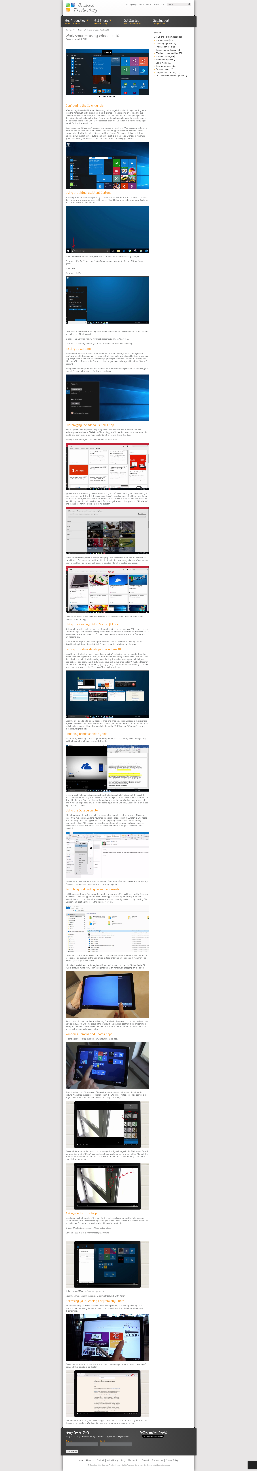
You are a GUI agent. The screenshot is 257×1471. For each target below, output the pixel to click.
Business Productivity (74, 30)
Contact (100, 1460)
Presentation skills (164, 46)
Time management (164, 66)
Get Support (161, 20)
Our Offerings (131, 4)
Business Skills (162, 40)
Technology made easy (166, 50)
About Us (90, 1460)
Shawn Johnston (162, 1465)
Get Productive (75, 20)
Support (145, 1460)
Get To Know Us (145, 4)
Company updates (164, 43)
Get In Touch (159, 4)
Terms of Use (157, 1460)
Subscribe (72, 1451)
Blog (123, 1460)
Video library (112, 1460)
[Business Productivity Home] (81, 8)
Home (80, 1460)
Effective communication (167, 53)
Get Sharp (101, 20)
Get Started (131, 20)
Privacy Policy (172, 1460)
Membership (133, 1460)
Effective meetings (164, 56)
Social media (161, 62)
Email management (164, 59)
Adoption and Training (166, 72)
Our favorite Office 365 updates (170, 75)
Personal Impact (163, 69)
